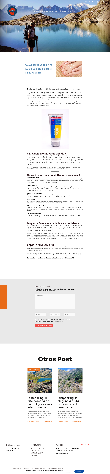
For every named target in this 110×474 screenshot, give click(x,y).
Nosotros (63, 11)
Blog (56, 11)
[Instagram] (98, 2)
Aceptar (79, 471)
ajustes (68, 472)
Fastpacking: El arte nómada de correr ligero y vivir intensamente (40, 402)
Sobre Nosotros (36, 454)
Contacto (71, 11)
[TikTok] (103, 2)
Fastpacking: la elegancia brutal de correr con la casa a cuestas (69, 402)
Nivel (51, 11)
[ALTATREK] (12, 11)
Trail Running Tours (41, 11)
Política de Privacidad (37, 452)
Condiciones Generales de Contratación (39, 450)
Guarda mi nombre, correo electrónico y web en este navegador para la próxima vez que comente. (52, 320)
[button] (90, 11)
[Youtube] (100, 2)
